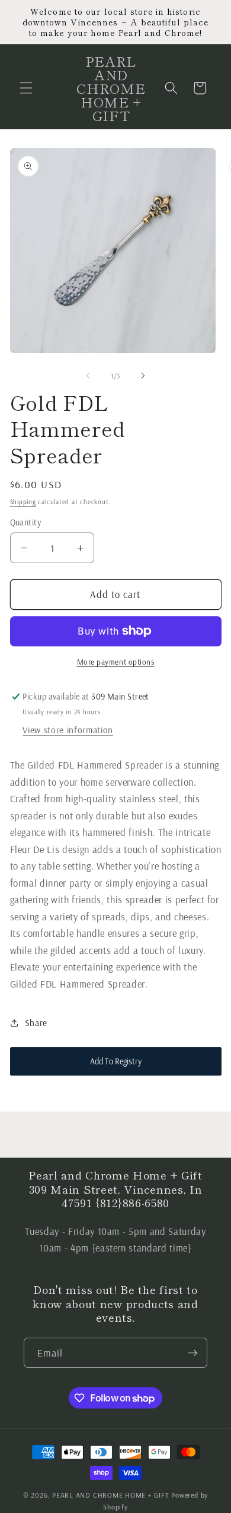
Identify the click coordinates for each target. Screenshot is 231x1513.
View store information (68, 730)
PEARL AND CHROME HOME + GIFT (110, 1495)
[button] (26, 88)
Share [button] (36, 1022)
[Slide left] (88, 376)
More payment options (116, 661)
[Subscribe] (192, 1353)
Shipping (23, 502)
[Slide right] (143, 376)
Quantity (25, 522)
